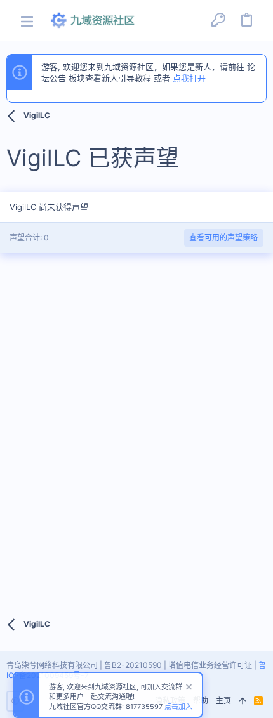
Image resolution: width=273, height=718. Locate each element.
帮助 (200, 700)
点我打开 (189, 78)
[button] (27, 21)
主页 (223, 700)
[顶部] (242, 701)
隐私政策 (170, 700)
